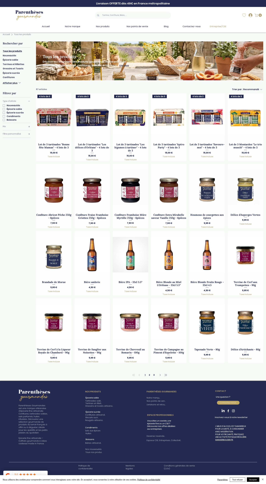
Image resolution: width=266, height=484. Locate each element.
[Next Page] (160, 375)
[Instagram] (233, 411)
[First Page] (133, 375)
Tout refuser (237, 479)
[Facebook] (228, 411)
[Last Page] (165, 375)
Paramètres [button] (222, 479)
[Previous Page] (139, 375)
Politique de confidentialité (148, 479)
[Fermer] (262, 479)
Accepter (253, 479)
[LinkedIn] (223, 411)
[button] (259, 15)
